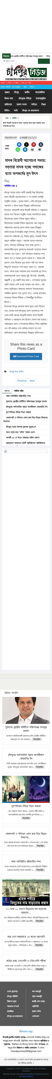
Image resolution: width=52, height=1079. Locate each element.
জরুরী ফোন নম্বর (38, 1001)
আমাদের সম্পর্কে (13, 1006)
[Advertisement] (26, 26)
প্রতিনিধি (35, 1006)
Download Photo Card (27, 356)
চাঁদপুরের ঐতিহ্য (25, 98)
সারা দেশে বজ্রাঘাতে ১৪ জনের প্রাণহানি (26, 936)
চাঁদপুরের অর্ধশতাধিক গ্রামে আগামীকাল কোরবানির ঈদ (26, 406)
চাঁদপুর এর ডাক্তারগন (30, 110)
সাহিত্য (34, 104)
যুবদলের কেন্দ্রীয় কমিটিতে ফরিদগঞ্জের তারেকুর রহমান (21, 56)
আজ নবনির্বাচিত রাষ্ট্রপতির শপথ (18, 396)
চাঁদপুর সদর (14, 371)
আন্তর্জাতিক (40, 92)
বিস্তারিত (37, 739)
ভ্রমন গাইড (36, 1011)
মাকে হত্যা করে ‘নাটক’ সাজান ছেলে (20, 432)
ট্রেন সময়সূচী (37, 996)
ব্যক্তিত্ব (8, 104)
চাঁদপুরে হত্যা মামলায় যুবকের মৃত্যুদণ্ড (20, 426)
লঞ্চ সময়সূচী (16, 87)
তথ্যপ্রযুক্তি (41, 98)
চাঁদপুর (16, 92)
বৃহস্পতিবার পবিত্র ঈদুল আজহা (18, 412)
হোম (6, 118)
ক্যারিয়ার (10, 1011)
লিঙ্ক (43, 104)
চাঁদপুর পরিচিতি (6, 87)
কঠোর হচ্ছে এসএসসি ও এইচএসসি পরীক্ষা (26, 960)
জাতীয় (27, 92)
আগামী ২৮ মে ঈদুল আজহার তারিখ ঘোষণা (22, 437)
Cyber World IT (27, 1076)
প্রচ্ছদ (7, 92)
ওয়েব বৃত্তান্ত (12, 991)
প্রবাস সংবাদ (21, 104)
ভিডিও (32, 87)
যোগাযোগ (35, 1016)
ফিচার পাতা (8, 98)
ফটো (25, 87)
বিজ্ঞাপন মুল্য (11, 1001)
